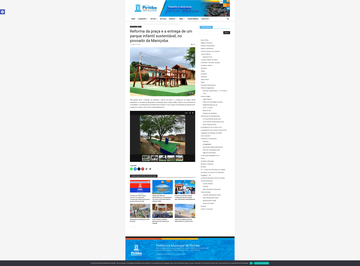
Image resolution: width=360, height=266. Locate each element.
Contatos (205, 19)
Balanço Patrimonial (207, 48)
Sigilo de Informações (209, 153)
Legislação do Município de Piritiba (211, 133)
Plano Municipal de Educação (211, 189)
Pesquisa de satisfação (210, 113)
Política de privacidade (261, 263)
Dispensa (205, 141)
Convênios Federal (206, 65)
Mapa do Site (207, 110)
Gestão (153, 19)
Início (131, 24)
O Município (142, 19)
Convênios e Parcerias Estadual (210, 62)
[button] (2, 11)
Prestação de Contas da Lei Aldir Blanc (212, 172)
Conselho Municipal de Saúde (212, 195)
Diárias (203, 71)
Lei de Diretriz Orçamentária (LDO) (213, 122)
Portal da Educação (207, 181)
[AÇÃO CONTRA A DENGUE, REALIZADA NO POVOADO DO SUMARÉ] (162, 211)
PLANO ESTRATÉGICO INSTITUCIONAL (213, 178)
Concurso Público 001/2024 (209, 60)
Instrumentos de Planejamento (210, 116)
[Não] (358, 263)
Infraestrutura (133, 26)
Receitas (203, 167)
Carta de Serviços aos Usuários (210, 51)
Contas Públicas (205, 54)
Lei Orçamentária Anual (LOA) (212, 119)
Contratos (204, 74)
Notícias (163, 19)
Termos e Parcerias (207, 209)
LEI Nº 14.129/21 (208, 108)
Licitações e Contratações (209, 138)
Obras (139, 26)
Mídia (181, 19)
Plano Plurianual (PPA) (209, 124)
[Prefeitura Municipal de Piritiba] (180, 8)
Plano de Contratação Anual (211, 150)
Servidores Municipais (207, 161)
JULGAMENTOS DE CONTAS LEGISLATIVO (214, 130)
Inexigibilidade (207, 144)
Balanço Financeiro (206, 43)
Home (133, 19)
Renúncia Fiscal (207, 57)
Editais (203, 82)
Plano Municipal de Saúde (210, 198)
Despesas (204, 68)
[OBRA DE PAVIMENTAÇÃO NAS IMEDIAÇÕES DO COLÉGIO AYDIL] (185, 211)
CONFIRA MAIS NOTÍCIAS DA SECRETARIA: (143, 176)
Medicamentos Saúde (209, 200)
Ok (251, 263)
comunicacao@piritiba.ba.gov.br (171, 258)
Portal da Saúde (205, 192)
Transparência (192, 19)
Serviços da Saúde (208, 203)
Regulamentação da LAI (210, 105)
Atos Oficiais (204, 40)
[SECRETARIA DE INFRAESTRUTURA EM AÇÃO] (140, 211)
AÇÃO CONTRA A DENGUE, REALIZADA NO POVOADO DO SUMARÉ (160, 221)
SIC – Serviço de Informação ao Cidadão (213, 169)
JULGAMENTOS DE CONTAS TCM (211, 127)
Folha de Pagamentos (207, 88)
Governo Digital (205, 96)
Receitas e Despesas (207, 164)
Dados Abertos (207, 99)
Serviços (172, 19)
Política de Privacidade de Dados (213, 102)
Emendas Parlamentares (208, 85)
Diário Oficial (205, 79)
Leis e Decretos (205, 136)
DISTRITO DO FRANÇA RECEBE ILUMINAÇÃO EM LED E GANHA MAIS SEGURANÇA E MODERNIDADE (185, 197)
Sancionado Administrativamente (213, 147)
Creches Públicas (208, 184)
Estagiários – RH (206, 175)
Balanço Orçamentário (208, 46)
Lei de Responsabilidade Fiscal (210, 155)
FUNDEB (205, 186)
